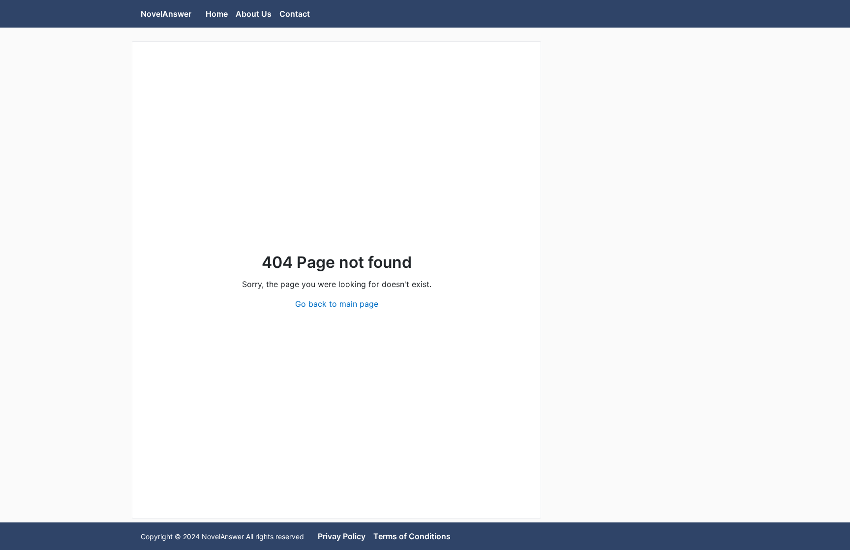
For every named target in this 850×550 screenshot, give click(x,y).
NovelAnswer (166, 14)
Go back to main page (336, 304)
